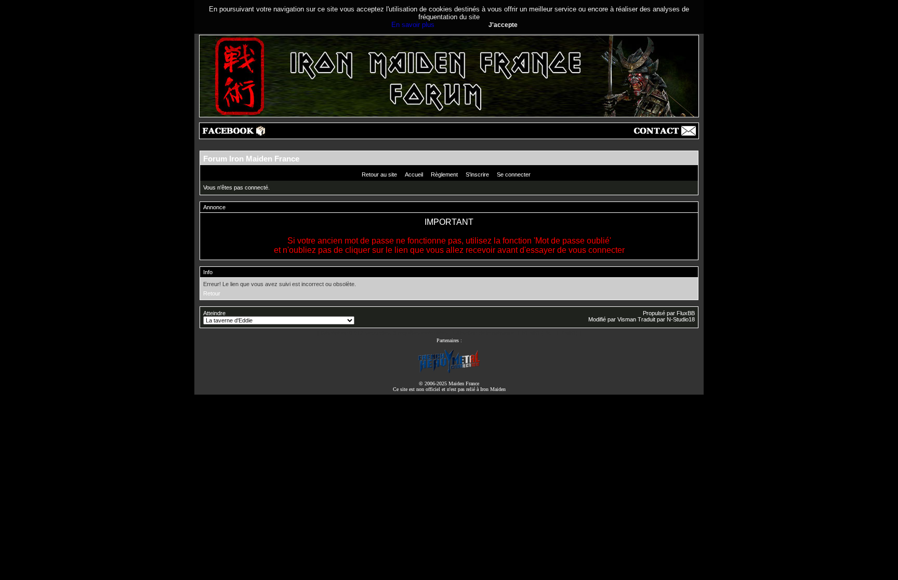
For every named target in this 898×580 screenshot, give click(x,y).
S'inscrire (477, 174)
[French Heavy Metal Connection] (449, 372)
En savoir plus (412, 25)
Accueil (414, 174)
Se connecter (514, 174)
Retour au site (379, 174)
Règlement (444, 174)
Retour (211, 293)
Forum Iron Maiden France (251, 158)
